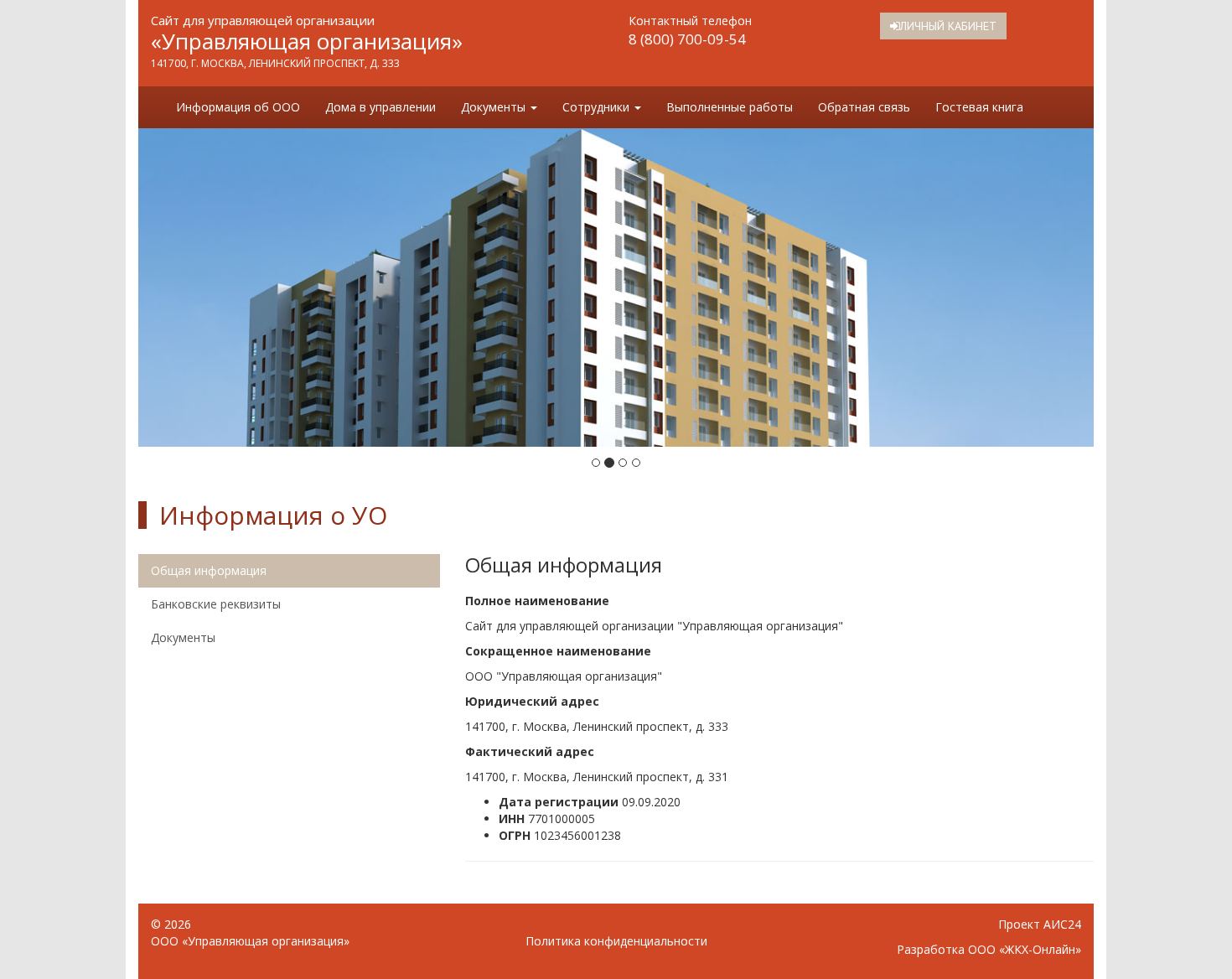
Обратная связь (864, 107)
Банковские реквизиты (216, 604)
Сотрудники (597, 107)
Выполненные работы (729, 107)
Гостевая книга (979, 107)
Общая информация (209, 570)
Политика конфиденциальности (616, 941)
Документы (495, 107)
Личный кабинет (948, 26)
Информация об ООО (238, 107)
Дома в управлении (380, 107)
